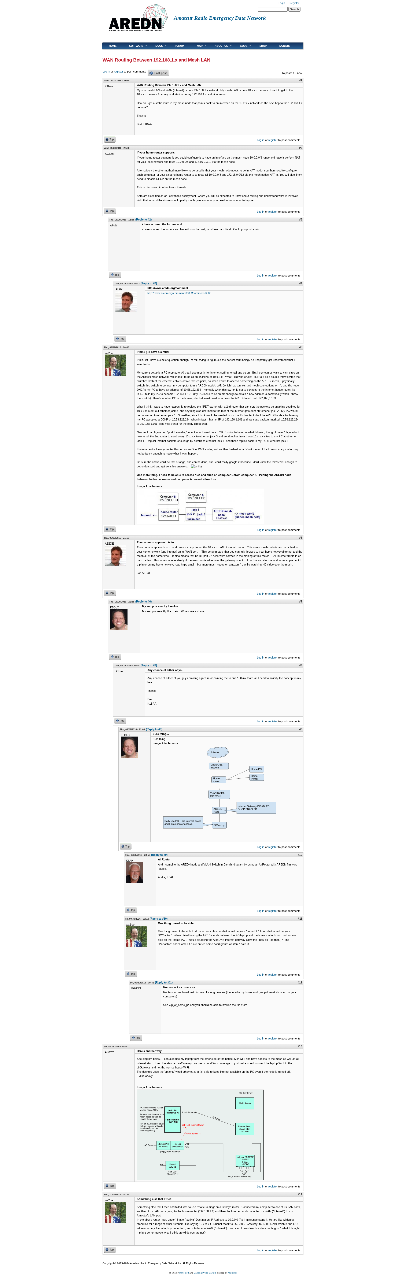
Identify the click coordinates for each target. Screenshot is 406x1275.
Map (197, 45)
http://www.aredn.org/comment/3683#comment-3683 (179, 293)
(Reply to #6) (143, 601)
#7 (300, 601)
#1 (300, 80)
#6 (300, 537)
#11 (300, 918)
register (118, 71)
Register (294, 3)
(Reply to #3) (149, 283)
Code (240, 45)
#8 (300, 665)
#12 (300, 982)
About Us (218, 45)
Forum (179, 45)
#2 (300, 147)
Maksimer (232, 1273)
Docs (156, 45)
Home (113, 45)
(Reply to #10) (158, 918)
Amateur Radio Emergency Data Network (220, 18)
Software (133, 45)
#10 (300, 854)
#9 (300, 729)
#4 (300, 283)
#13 (300, 1046)
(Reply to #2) (143, 219)
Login (281, 3)
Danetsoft (184, 1273)
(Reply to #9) (159, 854)
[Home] (138, 32)
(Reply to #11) (164, 982)
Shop (263, 45)
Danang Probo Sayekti (205, 1273)
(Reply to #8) (154, 729)
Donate (284, 45)
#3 (300, 219)
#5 (300, 347)
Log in (106, 71)
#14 (300, 1194)
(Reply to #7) (149, 665)
